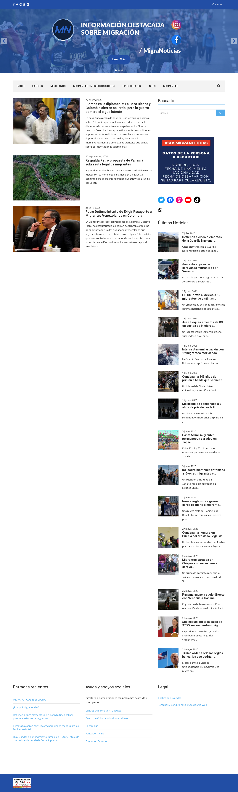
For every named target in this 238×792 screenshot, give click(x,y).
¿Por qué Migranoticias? (26, 707)
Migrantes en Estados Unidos (94, 86)
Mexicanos (58, 86)
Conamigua (92, 726)
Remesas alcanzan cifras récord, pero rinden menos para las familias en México (46, 727)
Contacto (217, 4)
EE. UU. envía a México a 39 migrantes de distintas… (201, 296)
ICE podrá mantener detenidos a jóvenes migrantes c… (203, 471)
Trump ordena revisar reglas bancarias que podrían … (202, 654)
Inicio (21, 86)
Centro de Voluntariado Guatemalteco (107, 718)
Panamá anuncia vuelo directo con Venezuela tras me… (203, 596)
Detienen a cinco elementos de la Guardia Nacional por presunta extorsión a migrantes (43, 716)
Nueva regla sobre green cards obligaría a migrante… (201, 503)
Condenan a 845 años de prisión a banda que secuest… (203, 378)
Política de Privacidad (169, 698)
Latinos (37, 86)
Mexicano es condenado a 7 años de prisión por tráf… (201, 405)
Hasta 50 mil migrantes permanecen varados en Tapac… (199, 438)
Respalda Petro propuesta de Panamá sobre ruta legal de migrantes (114, 162)
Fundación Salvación (97, 741)
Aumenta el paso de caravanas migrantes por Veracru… (200, 268)
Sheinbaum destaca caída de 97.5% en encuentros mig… (202, 623)
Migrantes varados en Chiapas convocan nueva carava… (199, 563)
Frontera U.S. (132, 86)
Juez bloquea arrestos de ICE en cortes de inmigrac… (203, 324)
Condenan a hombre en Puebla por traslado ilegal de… (203, 534)
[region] (119, 41)
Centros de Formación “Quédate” (104, 710)
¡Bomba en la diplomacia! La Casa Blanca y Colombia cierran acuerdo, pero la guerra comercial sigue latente (118, 108)
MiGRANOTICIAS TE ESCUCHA (29, 699)
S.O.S (152, 86)
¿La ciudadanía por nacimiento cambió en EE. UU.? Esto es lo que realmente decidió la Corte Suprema (46, 738)
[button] (119, 41)
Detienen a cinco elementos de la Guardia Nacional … (202, 238)
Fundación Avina (95, 733)
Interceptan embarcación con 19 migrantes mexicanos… (203, 351)
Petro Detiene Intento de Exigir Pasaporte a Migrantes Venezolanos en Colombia (119, 213)
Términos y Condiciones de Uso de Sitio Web (182, 704)
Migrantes (170, 86)
